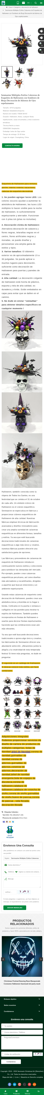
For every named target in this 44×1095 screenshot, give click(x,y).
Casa (10, 7)
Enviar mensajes (14, 908)
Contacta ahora (12, 146)
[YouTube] (19, 1084)
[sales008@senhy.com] (10, 822)
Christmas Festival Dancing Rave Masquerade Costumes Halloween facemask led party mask (22, 982)
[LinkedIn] (14, 1084)
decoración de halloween (30, 7)
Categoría (17, 7)
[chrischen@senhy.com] (13, 822)
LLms (17, 1077)
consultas (31, 301)
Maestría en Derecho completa (32, 1077)
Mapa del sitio (7, 1077)
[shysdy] (4, 822)
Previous (3, 959)
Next (41, 959)
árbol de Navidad (21, 751)
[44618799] (7, 822)
